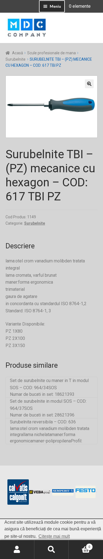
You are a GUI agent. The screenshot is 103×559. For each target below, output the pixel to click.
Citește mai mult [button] (54, 536)
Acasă (17, 53)
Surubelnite (15, 59)
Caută (51, 549)
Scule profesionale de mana (51, 53)
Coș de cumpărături (79, 545)
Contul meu (17, 549)
